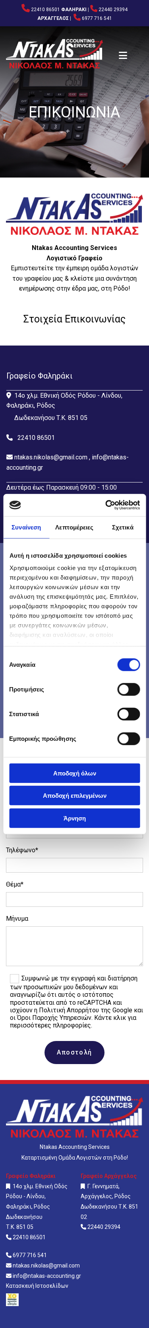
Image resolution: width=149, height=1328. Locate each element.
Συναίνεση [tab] (26, 526)
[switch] (128, 689)
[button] (123, 56)
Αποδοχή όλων (74, 772)
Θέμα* (14, 884)
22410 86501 (45, 9)
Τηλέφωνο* (22, 850)
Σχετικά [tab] (123, 526)
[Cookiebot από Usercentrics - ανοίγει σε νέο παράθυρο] (106, 505)
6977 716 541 (97, 18)
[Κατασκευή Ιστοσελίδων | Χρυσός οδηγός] (74, 1299)
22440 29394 (113, 9)
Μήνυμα (17, 918)
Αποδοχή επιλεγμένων (74, 795)
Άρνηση (75, 817)
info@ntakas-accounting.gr (47, 1276)
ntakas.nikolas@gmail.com (50, 457)
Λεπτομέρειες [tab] (74, 526)
